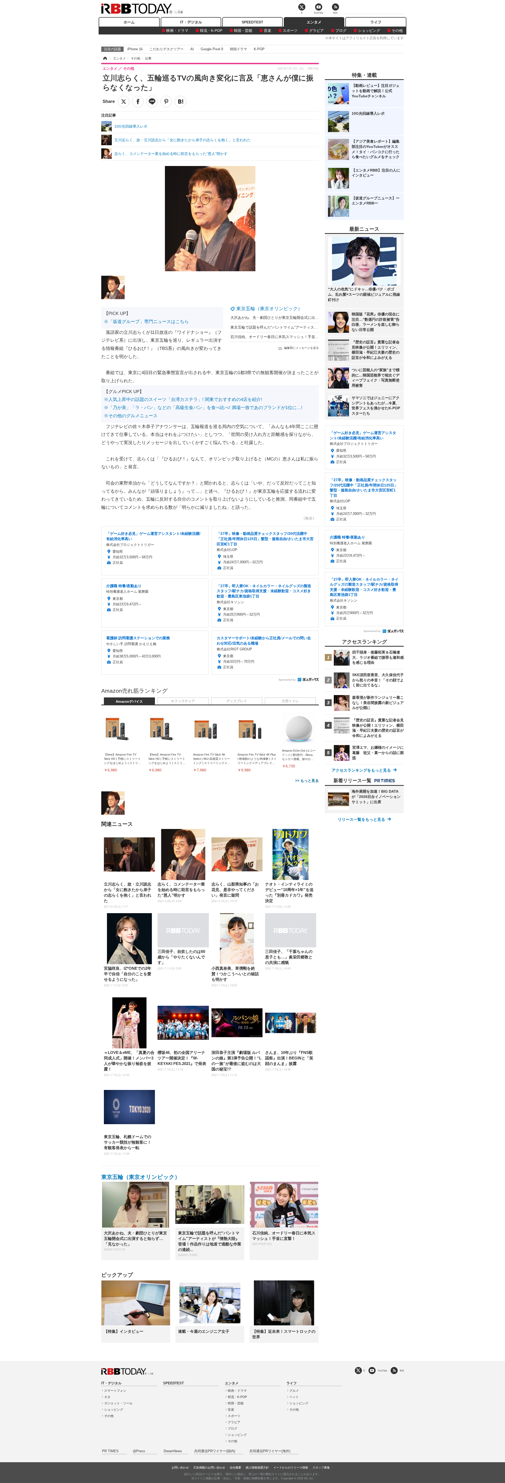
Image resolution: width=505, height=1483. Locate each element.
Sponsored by (287, 679)
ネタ (107, 1397)
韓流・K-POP (211, 30)
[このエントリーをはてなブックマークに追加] (180, 101)
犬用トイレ (290, 701)
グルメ (294, 1390)
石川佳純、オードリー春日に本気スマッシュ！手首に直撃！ (280, 337)
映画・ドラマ (177, 30)
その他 (397, 30)
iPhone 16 (135, 49)
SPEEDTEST (252, 22)
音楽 (267, 30)
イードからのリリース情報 (290, 1467)
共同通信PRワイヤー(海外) (269, 1451)
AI (192, 49)
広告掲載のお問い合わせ (209, 1467)
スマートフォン (115, 1390)
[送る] (152, 101)
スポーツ (290, 30)
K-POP (259, 49)
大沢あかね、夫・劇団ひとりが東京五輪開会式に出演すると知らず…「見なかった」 (300, 317)
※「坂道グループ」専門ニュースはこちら (146, 321)
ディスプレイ (236, 701)
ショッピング (369, 30)
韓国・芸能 (243, 30)
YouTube (382, 1370)
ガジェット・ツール (118, 1403)
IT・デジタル (191, 22)
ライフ (375, 22)
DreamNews (173, 1451)
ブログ (340, 30)
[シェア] (138, 101)
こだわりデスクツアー (166, 49)
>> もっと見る (307, 780)
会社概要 (235, 1467)
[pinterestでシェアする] (166, 101)
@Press (139, 1451)
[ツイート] (123, 101)
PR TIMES (110, 1451)
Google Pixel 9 (212, 49)
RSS (402, 1370)
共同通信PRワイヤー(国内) (214, 1451)
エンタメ (314, 22)
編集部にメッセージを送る (301, 347)
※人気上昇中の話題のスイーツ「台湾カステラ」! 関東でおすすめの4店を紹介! (183, 399)
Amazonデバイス (129, 701)
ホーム (129, 22)
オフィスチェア (183, 701)
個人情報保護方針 (257, 1467)
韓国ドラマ (238, 49)
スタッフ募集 (321, 1467)
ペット (294, 1397)
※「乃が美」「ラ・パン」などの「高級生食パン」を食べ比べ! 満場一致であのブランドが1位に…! (203, 407)
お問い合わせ (180, 1467)
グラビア (316, 30)
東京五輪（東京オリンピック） (269, 308)
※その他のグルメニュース (131, 415)
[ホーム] (104, 58)
